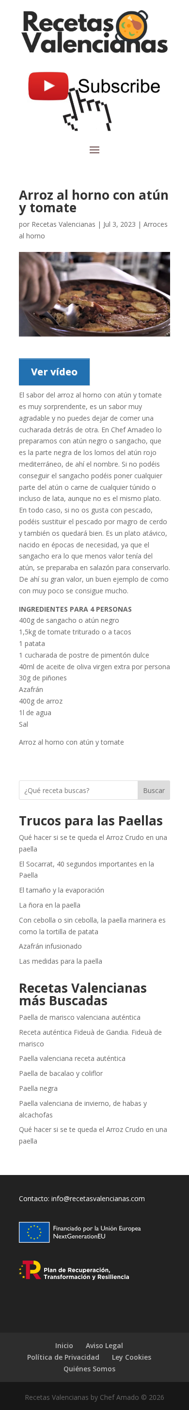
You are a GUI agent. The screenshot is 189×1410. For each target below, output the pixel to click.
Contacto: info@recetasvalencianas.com (82, 1198)
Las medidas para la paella (60, 961)
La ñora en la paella (49, 905)
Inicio (64, 1345)
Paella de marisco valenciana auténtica (80, 1017)
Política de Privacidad (63, 1357)
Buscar (154, 790)
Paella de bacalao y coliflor (61, 1073)
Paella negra (38, 1088)
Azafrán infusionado (50, 946)
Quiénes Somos (89, 1368)
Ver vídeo (54, 371)
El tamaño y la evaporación (61, 890)
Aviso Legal (104, 1345)
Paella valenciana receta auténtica (72, 1058)
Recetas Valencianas (63, 224)
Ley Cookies (131, 1357)
